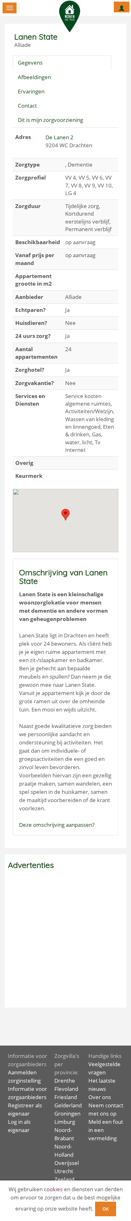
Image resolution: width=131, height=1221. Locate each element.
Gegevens (30, 62)
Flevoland (66, 1088)
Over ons (99, 1097)
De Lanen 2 (59, 137)
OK (105, 1209)
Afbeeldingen (34, 77)
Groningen (67, 1113)
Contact (27, 105)
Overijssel (66, 1163)
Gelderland (68, 1105)
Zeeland (64, 1179)
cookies (53, 1189)
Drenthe (64, 1080)
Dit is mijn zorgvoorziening (50, 119)
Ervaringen (31, 91)
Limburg (64, 1121)
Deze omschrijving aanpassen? (56, 824)
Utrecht (63, 1171)
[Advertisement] (65, 939)
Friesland (65, 1097)
